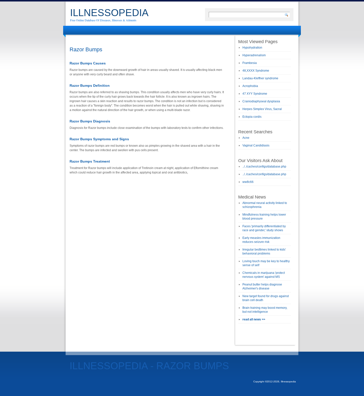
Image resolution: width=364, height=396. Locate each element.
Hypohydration (252, 47)
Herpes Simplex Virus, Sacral (262, 109)
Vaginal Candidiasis (255, 145)
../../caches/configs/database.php (264, 166)
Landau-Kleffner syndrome (260, 78)
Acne (245, 138)
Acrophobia (250, 86)
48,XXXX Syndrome (255, 70)
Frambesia (249, 63)
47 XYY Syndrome (254, 93)
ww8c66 (248, 182)
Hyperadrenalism (254, 55)
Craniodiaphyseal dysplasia (261, 101)
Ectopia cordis (251, 116)
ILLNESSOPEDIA (109, 12)
